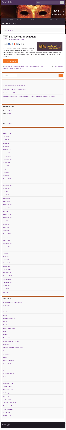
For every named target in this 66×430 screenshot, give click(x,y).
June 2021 (6, 143)
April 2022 (6, 140)
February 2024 (7, 133)
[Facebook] (8, 2)
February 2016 (7, 214)
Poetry (5, 370)
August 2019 (6, 169)
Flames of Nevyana (8, 338)
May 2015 (6, 227)
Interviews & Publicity (9, 351)
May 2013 (6, 292)
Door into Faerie (7, 325)
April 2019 (6, 175)
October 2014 (7, 240)
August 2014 (6, 246)
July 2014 (5, 250)
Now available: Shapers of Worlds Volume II (15, 100)
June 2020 (6, 165)
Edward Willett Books (9, 328)
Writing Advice (7, 415)
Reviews (45, 20)
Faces (40, 20)
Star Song (6, 396)
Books (5, 315)
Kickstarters (6, 354)
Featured (5, 334)
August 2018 (6, 188)
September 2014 (7, 243)
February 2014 (7, 266)
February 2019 (7, 178)
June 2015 (6, 224)
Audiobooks (6, 305)
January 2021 (6, 153)
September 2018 (7, 185)
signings (36, 66)
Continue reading (11, 61)
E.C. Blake (58, 11)
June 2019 (6, 172)
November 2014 (7, 237)
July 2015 (5, 221)
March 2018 (6, 198)
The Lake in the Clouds (9, 402)
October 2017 (7, 201)
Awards (5, 308)
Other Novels (53, 20)
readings (31, 66)
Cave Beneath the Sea (9, 318)
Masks (27, 20)
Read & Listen (5, 23)
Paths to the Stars (8, 363)
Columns (5, 321)
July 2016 (5, 211)
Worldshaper (6, 412)
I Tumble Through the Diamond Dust (13, 347)
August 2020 (6, 162)
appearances (8, 66)
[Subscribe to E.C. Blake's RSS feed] (3, 2)
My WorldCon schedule (22, 36)
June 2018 (6, 195)
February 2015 (7, 233)
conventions (16, 66)
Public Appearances (19, 39)
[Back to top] (62, 420)
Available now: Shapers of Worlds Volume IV (15, 85)
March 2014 (6, 263)
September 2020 (7, 159)
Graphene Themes (14, 426)
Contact (14, 23)
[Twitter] (6, 2)
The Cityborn (7, 399)
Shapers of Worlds (8, 383)
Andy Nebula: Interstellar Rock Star (12, 302)
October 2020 (7, 156)
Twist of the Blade (8, 409)
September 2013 (7, 282)
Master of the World (8, 360)
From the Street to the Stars (11, 341)
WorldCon (22, 68)
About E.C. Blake (11, 20)
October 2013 (7, 279)
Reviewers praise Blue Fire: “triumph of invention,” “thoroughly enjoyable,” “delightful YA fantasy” (29, 96)
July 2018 (5, 191)
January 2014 (6, 269)
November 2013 (7, 276)
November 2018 (7, 182)
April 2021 (6, 146)
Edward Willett (24, 66)
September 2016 (7, 204)
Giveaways (6, 344)
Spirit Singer (6, 393)
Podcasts (5, 367)
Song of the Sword (8, 386)
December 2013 (7, 272)
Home (3, 20)
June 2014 (6, 253)
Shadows (33, 20)
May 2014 (6, 256)
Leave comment (58, 66)
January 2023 (6, 136)
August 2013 (6, 285)
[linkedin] (11, 2)
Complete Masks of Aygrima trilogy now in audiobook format (19, 93)
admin (12, 39)
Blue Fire (19, 20)
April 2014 (6, 259)
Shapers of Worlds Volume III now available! (15, 89)
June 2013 (6, 289)
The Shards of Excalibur (9, 406)
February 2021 (7, 149)
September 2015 (7, 217)
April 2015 (6, 230)
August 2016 (6, 208)
